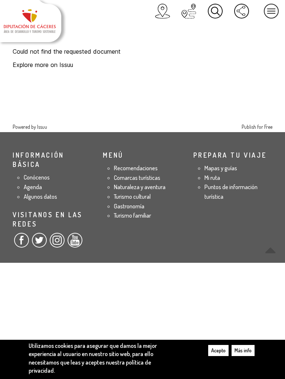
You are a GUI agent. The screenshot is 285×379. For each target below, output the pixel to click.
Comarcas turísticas (137, 177)
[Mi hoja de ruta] (188, 11)
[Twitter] (39, 243)
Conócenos (37, 177)
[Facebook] (21, 243)
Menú (271, 11)
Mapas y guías (220, 168)
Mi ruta (212, 177)
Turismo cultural (132, 196)
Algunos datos (40, 196)
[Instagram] (57, 243)
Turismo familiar (132, 215)
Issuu (42, 127)
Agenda (33, 187)
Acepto (218, 350)
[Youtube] (75, 243)
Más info (243, 350)
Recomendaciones (136, 168)
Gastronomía (129, 206)
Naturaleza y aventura (140, 187)
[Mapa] (162, 11)
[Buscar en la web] (215, 11)
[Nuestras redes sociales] (241, 11)
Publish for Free (257, 127)
